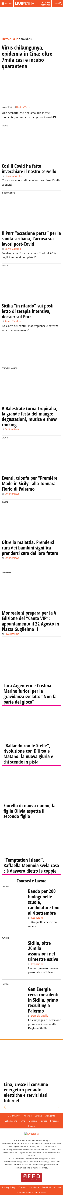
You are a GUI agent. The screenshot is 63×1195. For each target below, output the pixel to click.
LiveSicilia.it (10, 39)
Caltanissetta (11, 1120)
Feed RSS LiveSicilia (51, 1187)
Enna (22, 1120)
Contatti (22, 1187)
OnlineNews (12, 429)
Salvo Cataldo (13, 248)
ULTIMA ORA (14, 1115)
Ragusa (43, 1120)
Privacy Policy (8, 1187)
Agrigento (50, 1115)
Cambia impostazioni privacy (32, 1192)
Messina (33, 1120)
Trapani (31, 1125)
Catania (38, 1115)
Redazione (37, 917)
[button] (4, 1107)
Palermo (27, 1115)
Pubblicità (34, 1187)
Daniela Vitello (23, 107)
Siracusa (54, 1120)
